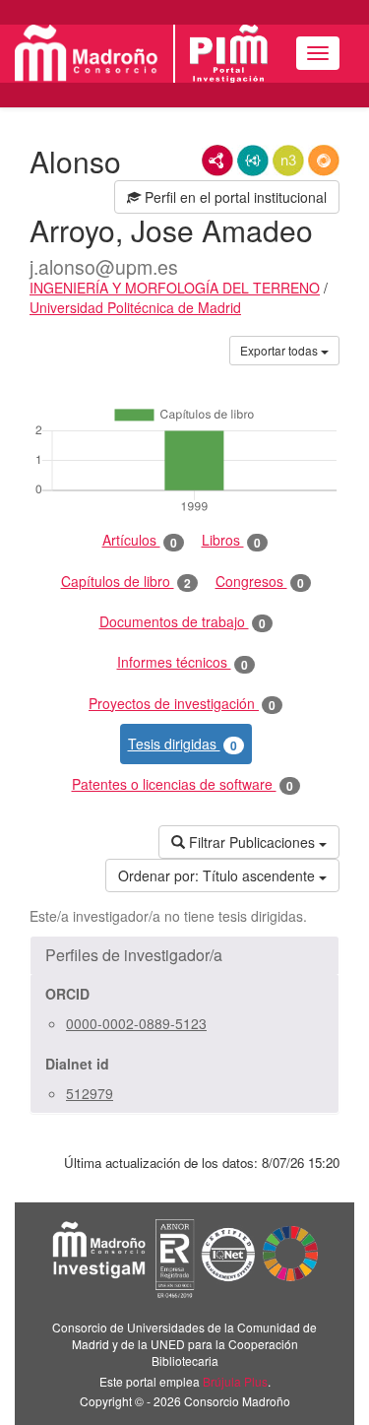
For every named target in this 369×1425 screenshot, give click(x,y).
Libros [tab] (231, 540)
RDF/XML (217, 160)
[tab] (184, 955)
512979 (89, 1093)
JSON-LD (253, 160)
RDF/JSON (323, 160)
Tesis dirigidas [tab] (182, 744)
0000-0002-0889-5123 (136, 1023)
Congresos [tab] (259, 581)
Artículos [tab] (139, 540)
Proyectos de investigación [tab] (182, 703)
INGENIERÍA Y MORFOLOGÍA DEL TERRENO (175, 287)
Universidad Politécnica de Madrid (135, 307)
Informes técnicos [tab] (182, 662)
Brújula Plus (235, 1381)
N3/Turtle (288, 160)
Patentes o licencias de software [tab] (182, 784)
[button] (184, 955)
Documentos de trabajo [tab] (182, 622)
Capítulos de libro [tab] (126, 581)
